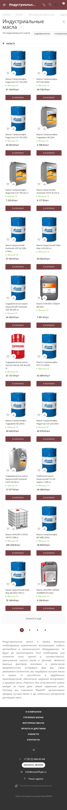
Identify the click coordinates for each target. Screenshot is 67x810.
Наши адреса (35, 778)
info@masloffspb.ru (35, 771)
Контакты (33, 739)
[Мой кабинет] (55, 4)
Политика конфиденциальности (36, 786)
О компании (34, 711)
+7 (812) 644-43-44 (34, 759)
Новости (33, 734)
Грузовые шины (33, 717)
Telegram (33, 750)
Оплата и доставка (33, 728)
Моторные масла (33, 723)
